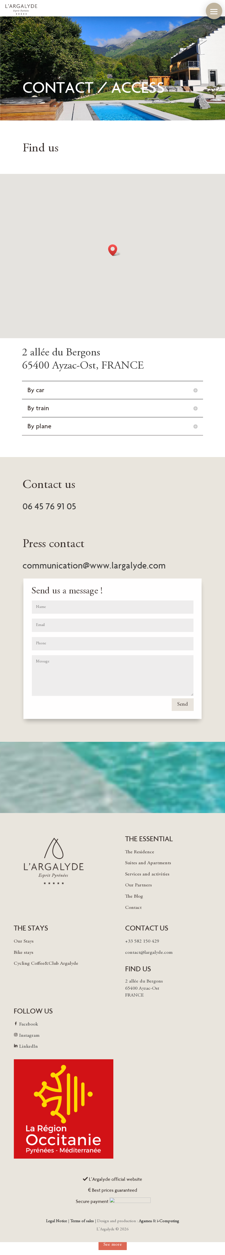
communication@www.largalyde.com (94, 565)
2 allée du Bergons (61, 353)
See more (112, 1244)
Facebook (28, 1024)
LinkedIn (28, 1046)
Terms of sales (82, 1221)
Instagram (29, 1035)
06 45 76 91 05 (49, 506)
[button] (214, 11)
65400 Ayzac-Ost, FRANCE (83, 366)
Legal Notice (57, 1221)
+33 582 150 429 (142, 941)
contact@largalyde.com (149, 952)
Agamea (145, 1221)
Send (182, 705)
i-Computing (168, 1221)
